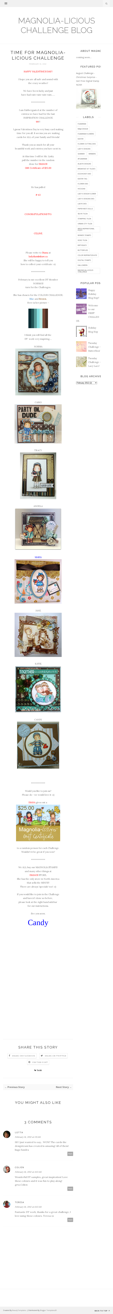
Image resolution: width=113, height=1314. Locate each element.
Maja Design (83, 129)
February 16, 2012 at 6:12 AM (28, 1207)
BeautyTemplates (19, 1310)
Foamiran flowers (86, 134)
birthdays (82, 245)
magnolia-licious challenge (85, 271)
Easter (80, 139)
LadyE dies (82, 204)
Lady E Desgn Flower (87, 194)
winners (92, 154)
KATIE (38, 663)
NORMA (38, 346)
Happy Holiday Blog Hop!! (93, 294)
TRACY (38, 450)
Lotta (19, 1132)
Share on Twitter (55, 1056)
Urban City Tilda (85, 223)
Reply (70, 1154)
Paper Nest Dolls (85, 209)
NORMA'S (38, 283)
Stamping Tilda (84, 219)
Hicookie (81, 189)
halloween (82, 265)
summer (81, 154)
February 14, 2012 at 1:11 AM (28, 1137)
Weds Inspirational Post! (86, 229)
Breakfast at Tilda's (86, 169)
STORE (42, 875)
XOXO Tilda (82, 240)
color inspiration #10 (87, 255)
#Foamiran (82, 159)
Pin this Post (40, 1062)
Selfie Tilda (83, 214)
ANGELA (38, 506)
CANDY (38, 719)
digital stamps (84, 260)
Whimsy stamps (84, 235)
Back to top (101, 1311)
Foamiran (82, 124)
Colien (19, 1167)
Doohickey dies (84, 174)
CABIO (38, 402)
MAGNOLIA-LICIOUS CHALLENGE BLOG (56, 25)
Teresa (19, 1202)
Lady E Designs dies (86, 199)
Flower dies (83, 184)
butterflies (83, 250)
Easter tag (82, 179)
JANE (38, 610)
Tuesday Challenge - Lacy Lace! (94, 362)
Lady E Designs (84, 149)
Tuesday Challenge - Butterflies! (94, 347)
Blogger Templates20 (48, 1310)
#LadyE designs (84, 164)
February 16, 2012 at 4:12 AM (28, 1172)
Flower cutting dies (87, 144)
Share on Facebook (23, 1056)
